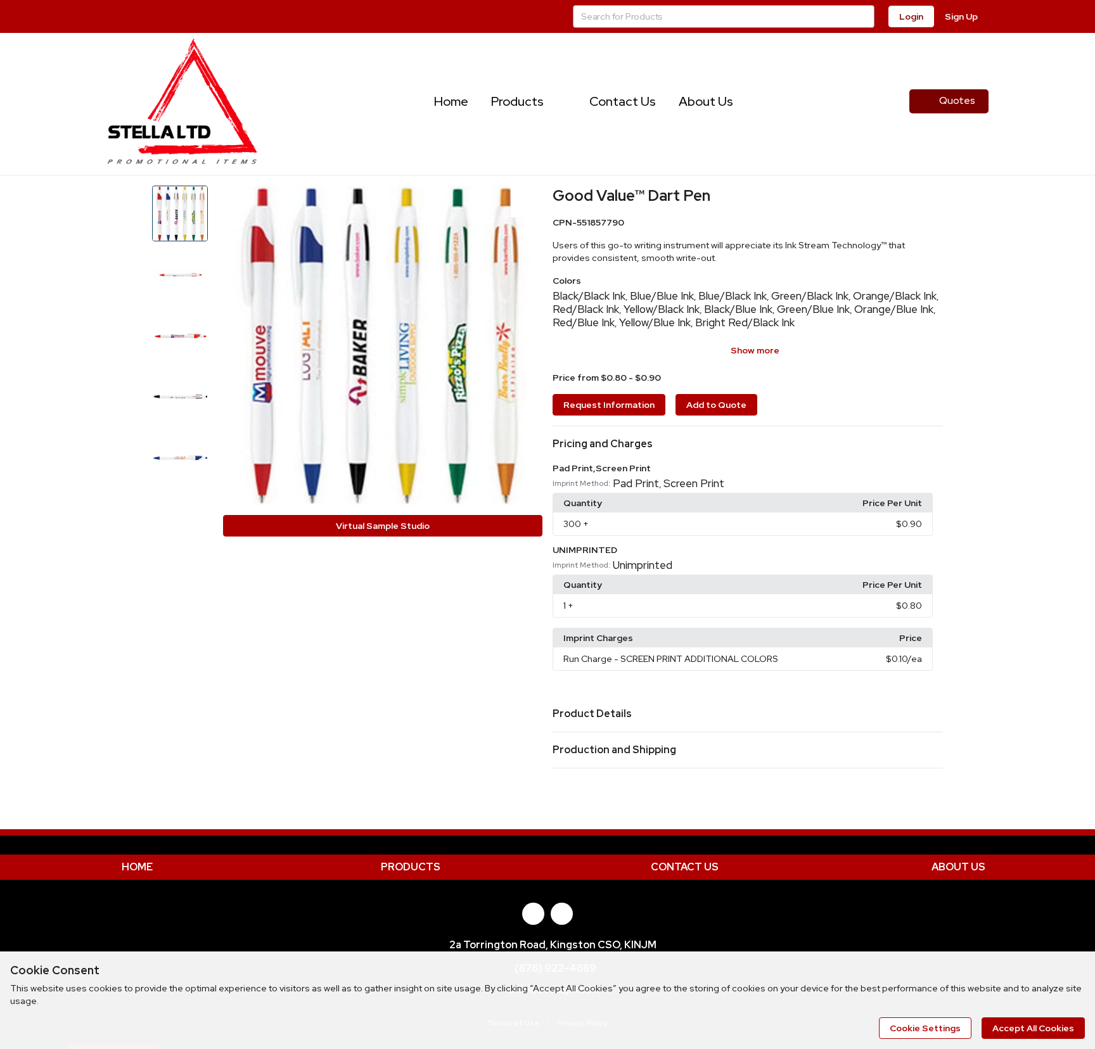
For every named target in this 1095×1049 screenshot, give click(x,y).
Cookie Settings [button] (925, 1028)
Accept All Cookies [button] (1033, 1028)
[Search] (863, 16)
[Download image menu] (526, 201)
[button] (748, 444)
